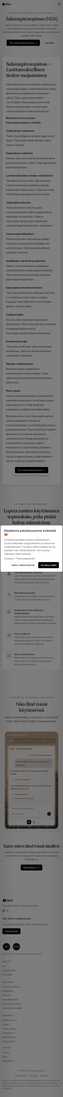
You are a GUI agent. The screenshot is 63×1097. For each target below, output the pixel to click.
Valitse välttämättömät (23, 565)
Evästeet (8, 558)
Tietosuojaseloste (25, 558)
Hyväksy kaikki (48, 565)
